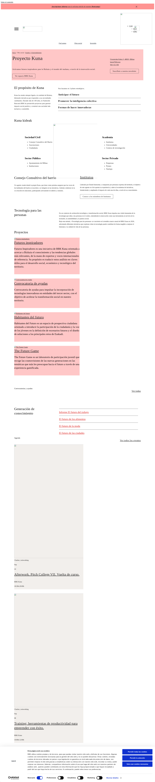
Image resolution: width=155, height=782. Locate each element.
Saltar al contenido (7, 2)
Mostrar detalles (112, 778)
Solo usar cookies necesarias (137, 764)
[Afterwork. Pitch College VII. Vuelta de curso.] (71, 557)
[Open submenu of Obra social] (85, 43)
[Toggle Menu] (16, 29)
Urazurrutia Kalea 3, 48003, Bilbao (122, 59)
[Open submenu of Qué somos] (69, 43)
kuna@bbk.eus (115, 62)
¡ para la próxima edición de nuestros (75, 6)
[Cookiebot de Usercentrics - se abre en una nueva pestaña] (13, 777)
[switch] (61, 777)
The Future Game (26, 351)
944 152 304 (114, 65)
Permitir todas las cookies (137, 752)
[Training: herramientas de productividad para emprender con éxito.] (71, 706)
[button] (99, 95)
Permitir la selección (137, 758)
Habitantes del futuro (29, 317)
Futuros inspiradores (28, 242)
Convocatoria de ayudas (31, 283)
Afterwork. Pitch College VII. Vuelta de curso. (46, 574)
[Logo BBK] (32, 27)
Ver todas (136, 391)
